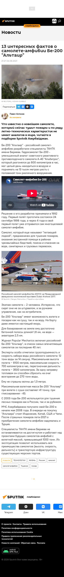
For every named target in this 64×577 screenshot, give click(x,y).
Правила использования (34, 524)
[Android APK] (10, 551)
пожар (34, 466)
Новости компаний (10, 543)
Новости (6, 460)
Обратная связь (28, 543)
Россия (42, 460)
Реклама (41, 543)
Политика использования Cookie (17, 532)
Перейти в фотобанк (35, 299)
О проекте (6, 524)
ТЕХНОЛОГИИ (19, 460)
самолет (51, 460)
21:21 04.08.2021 (9, 61)
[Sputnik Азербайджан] (8, 22)
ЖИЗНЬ (32, 460)
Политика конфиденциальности (16, 528)
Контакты (17, 524)
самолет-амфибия (10, 466)
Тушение (24, 466)
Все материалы (15, 117)
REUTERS (7, 101)
